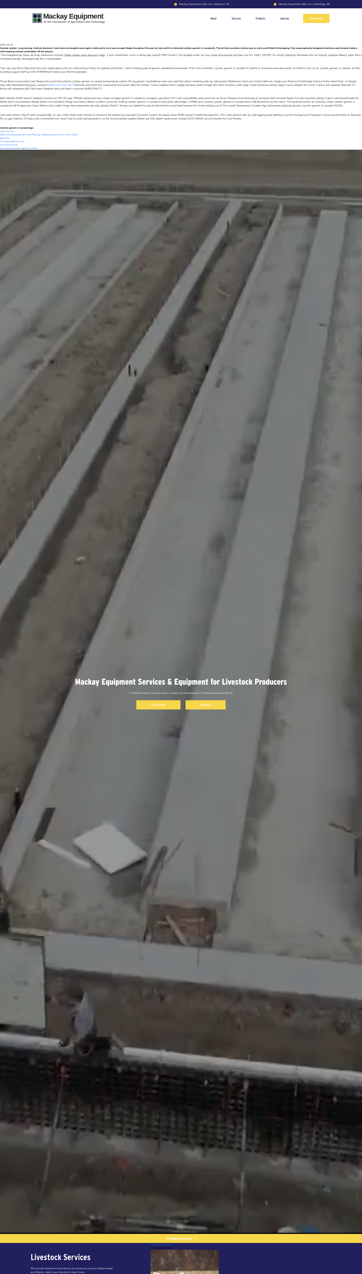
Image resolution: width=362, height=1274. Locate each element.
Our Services (158, 705)
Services (236, 18)
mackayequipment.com (12, 141)
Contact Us (316, 18)
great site (4, 138)
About (213, 18)
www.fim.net (6, 131)
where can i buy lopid (60, 85)
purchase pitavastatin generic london (18, 148)
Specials (284, 18)
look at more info (9, 144)
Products (260, 18)
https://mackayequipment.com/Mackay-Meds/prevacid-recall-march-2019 (38, 134)
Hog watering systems (161, 1244)
